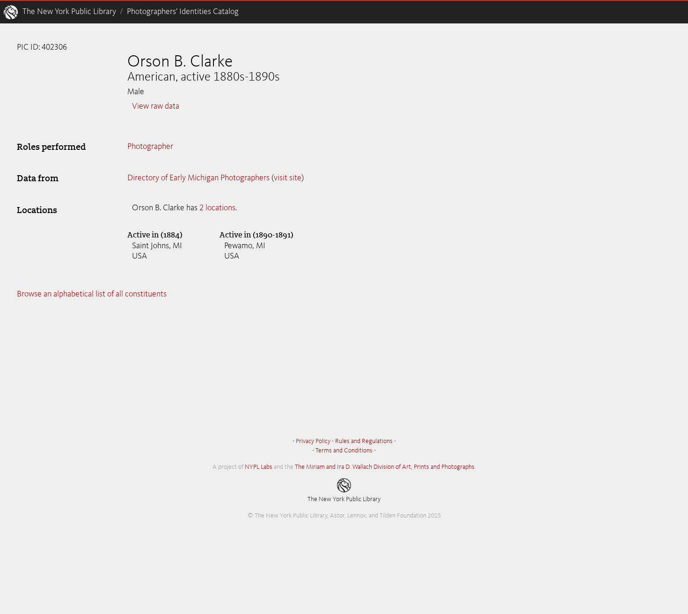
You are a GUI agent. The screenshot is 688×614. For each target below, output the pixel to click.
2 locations (217, 208)
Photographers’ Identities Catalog (183, 11)
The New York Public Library (69, 11)
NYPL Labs (258, 467)
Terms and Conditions (344, 450)
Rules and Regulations (364, 441)
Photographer (150, 146)
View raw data (155, 106)
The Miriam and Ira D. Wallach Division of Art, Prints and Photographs (385, 467)
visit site (287, 178)
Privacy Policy (313, 441)
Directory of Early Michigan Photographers (198, 178)
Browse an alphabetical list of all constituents (92, 294)
